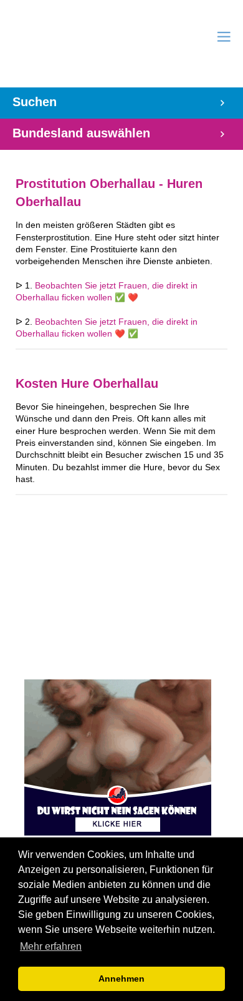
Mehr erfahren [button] (51, 946)
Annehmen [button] (121, 979)
